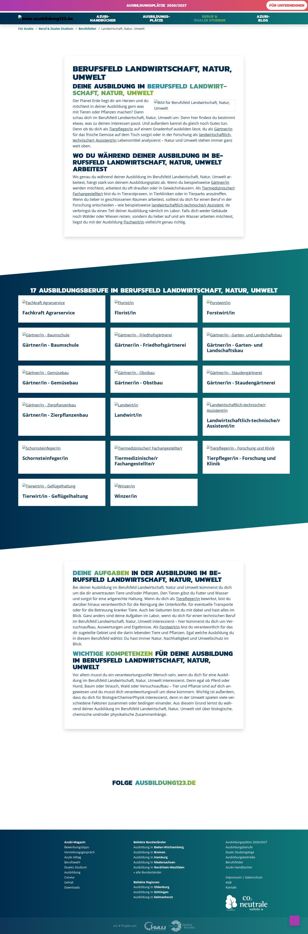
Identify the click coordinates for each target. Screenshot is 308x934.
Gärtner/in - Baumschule (50, 344)
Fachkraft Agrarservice (48, 312)
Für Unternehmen (286, 5)
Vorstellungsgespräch (79, 852)
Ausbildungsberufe (239, 847)
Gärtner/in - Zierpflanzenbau (55, 415)
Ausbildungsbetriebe (240, 857)
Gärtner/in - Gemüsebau (50, 382)
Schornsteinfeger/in (45, 458)
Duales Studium (75, 867)
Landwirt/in (128, 415)
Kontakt (231, 887)
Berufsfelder (87, 29)
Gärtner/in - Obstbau (139, 382)
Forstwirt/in (221, 312)
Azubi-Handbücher (239, 867)
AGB (229, 882)
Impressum (234, 877)
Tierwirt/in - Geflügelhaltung (55, 495)
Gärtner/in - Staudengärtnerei (241, 382)
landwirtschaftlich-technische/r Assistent (187, 205)
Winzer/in (126, 495)
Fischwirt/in (134, 221)
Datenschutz (254, 877)
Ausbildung (72, 872)
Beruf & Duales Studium (56, 29)
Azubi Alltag (72, 857)
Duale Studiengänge (240, 852)
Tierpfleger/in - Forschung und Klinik (241, 460)
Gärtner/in (223, 128)
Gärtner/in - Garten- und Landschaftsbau (235, 347)
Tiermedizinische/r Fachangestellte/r (136, 460)
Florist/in (125, 312)
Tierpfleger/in (121, 128)
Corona (69, 877)
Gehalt (69, 882)
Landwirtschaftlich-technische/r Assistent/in (243, 422)
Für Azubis (26, 29)
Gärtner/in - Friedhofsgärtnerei (150, 344)
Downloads (72, 887)
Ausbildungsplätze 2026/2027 (155, 5)
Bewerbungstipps (76, 847)
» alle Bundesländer (147, 872)
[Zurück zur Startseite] (45, 18)
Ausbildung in (158, 847)
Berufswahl (72, 862)
